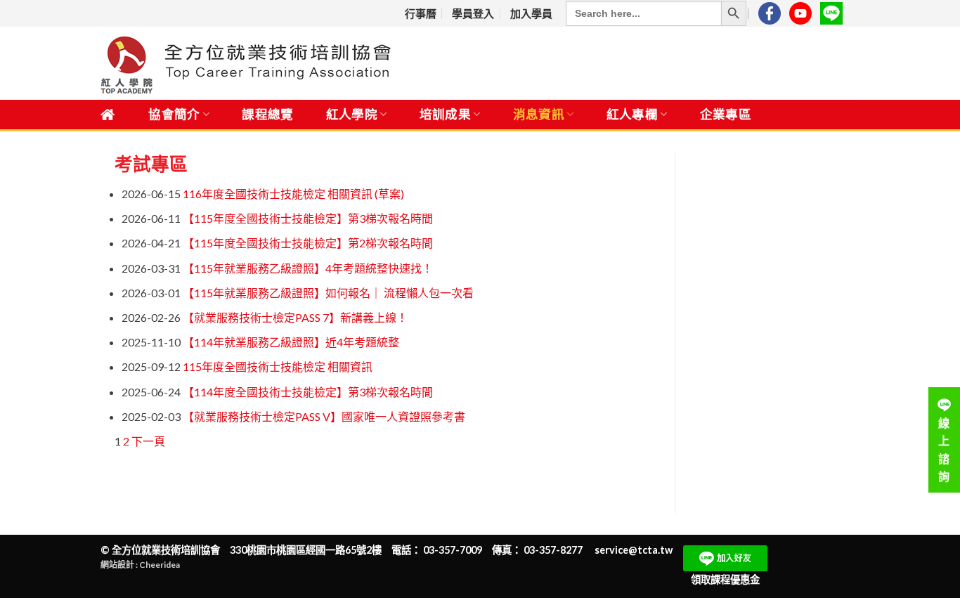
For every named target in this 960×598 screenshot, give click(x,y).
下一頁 (148, 441)
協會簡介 (174, 114)
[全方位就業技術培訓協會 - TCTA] (285, 63)
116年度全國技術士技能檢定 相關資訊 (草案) (293, 193)
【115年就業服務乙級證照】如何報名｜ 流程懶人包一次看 (328, 292)
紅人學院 (351, 114)
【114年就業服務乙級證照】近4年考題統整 (291, 342)
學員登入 (473, 13)
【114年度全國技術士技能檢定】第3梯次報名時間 (308, 391)
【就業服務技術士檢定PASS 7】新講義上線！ (295, 317)
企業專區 (725, 114)
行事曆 (420, 13)
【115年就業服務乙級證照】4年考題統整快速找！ (308, 268)
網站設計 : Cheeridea (140, 564)
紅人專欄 (632, 114)
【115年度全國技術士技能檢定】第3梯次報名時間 (308, 218)
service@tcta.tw (634, 550)
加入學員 (531, 13)
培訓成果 (445, 114)
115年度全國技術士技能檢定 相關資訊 (277, 366)
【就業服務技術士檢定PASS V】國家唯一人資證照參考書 (324, 416)
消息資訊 (538, 114)
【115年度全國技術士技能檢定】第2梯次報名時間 (308, 242)
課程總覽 (267, 114)
